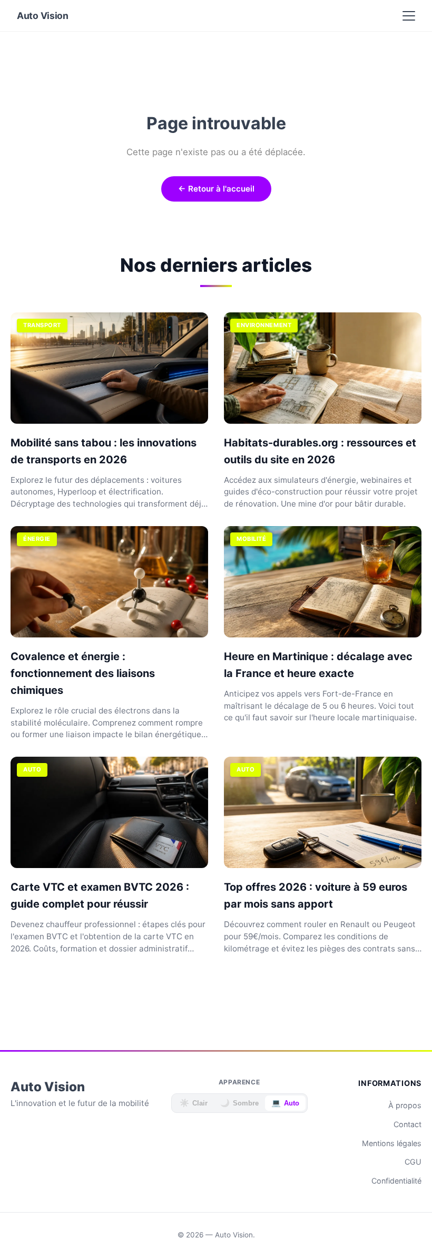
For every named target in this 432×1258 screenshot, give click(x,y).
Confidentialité (396, 1180)
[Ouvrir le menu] (408, 16)
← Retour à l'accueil (216, 189)
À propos (404, 1105)
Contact (407, 1124)
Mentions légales (391, 1143)
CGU (413, 1161)
